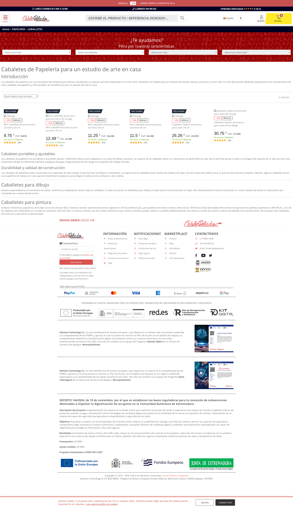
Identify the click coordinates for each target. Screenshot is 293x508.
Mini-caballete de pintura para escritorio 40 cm (145, 126)
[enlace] (214, 338)
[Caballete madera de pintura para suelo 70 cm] (188, 116)
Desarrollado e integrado (175, 475)
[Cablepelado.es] (35, 18)
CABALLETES (35, 29)
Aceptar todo (225, 502)
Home (6, 29)
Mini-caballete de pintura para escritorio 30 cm (103, 126)
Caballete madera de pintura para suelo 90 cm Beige (229, 124)
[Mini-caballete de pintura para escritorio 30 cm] (104, 116)
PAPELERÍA (19, 29)
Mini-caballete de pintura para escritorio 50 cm (61, 129)
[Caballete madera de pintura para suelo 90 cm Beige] (230, 112)
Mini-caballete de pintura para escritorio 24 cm (19, 126)
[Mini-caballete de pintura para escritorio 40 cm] (146, 116)
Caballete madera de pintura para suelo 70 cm (187, 126)
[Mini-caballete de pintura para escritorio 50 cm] (62, 117)
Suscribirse (76, 262)
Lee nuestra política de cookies (102, 504)
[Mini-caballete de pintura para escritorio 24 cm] (20, 116)
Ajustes (205, 502)
